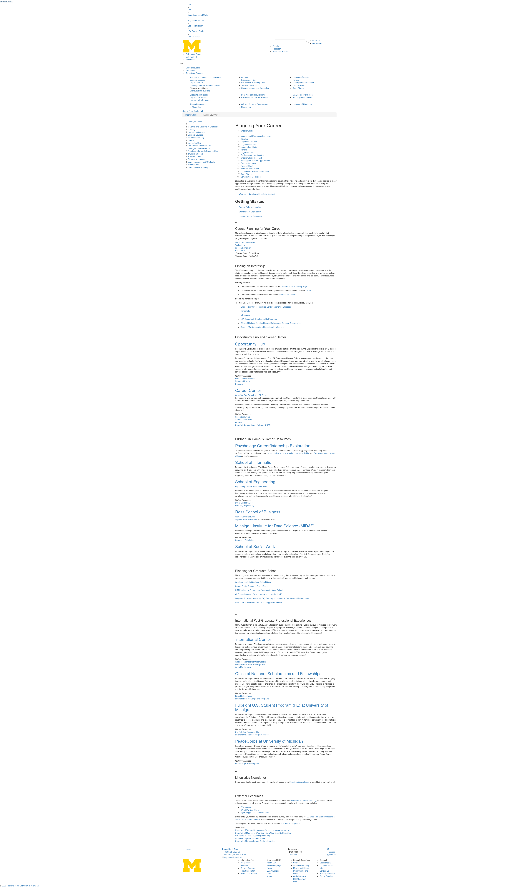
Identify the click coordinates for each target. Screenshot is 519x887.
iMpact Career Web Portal (246, 519)
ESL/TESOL (240, 250)
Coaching (239, 384)
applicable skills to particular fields (294, 453)
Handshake (245, 310)
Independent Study (249, 79)
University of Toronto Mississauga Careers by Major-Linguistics (262, 830)
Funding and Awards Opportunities (205, 85)
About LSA (271, 862)
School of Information (254, 462)
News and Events (280, 51)
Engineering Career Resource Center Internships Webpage (266, 306)
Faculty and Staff (248, 870)
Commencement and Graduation (255, 88)
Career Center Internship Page (294, 286)
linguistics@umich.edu (299, 782)
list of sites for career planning (303, 800)
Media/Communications (245, 242)
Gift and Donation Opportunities (254, 104)
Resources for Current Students (254, 97)
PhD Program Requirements (253, 94)
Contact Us (324, 870)
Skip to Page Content (191, 111)
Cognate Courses (197, 79)
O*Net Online (246, 807)
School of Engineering (255, 481)
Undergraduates (193, 67)
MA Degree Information (303, 94)
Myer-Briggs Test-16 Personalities (255, 812)
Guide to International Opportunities (250, 661)
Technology (240, 245)
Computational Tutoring (200, 90)
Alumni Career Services (245, 516)
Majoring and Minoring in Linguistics (205, 77)
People (276, 46)
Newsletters (246, 107)
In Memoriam (195, 107)
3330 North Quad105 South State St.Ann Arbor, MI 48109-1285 (235, 852)
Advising (244, 77)
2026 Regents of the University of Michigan (20, 885)
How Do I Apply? (274, 865)
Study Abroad (298, 88)
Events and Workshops (245, 378)
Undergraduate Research (303, 82)
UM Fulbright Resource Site (247, 732)
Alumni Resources (197, 104)
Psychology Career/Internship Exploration (272, 445)
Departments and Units (198, 15)
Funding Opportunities (302, 97)
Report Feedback (327, 876)
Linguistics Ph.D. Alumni (200, 100)
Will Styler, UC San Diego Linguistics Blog (252, 835)
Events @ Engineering (244, 505)
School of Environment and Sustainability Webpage (262, 327)
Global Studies (299, 876)
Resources (190, 59)
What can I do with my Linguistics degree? (257, 194)
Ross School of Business (257, 512)
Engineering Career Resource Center (251, 486)
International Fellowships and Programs (252, 698)
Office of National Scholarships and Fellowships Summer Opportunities (271, 323)
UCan (308, 290)
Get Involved (191, 56)
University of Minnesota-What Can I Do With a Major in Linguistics (263, 833)
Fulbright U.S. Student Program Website (252, 734)
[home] (202, 111)
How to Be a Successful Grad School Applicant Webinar (259, 602)
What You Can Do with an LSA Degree (251, 395)
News (269, 868)
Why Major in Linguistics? (250, 211)
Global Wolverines (243, 667)
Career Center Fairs (243, 419)
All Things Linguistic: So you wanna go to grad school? (258, 594)
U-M (190, 4)
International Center (286, 294)
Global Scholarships (243, 696)
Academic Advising (301, 865)
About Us (316, 40)
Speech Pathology (243, 247)
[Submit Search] (307, 41)
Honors (296, 79)
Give (269, 873)
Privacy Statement (327, 873)
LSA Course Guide (196, 31)
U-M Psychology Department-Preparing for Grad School (259, 590)
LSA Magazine (273, 870)
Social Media (325, 862)
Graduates (190, 70)
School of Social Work (255, 546)
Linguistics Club (196, 82)
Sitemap (293, 854)
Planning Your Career (197, 159)
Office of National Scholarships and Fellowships (278, 673)
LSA (189, 9)
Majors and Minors (196, 20)
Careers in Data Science (245, 540)
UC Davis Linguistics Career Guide (250, 838)
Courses (296, 862)
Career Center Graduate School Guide (251, 586)
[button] (286, 225)
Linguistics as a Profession (250, 216)
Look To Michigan (195, 25)
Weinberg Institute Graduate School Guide (253, 582)
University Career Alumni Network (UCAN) (253, 425)
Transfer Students (249, 85)
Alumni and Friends (194, 73)
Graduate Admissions (199, 94)
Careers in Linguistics (291, 823)
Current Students (248, 868)
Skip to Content (6, 1)
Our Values (317, 43)
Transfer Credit (299, 85)
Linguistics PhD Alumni (302, 104)
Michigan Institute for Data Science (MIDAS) (275, 526)
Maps (269, 876)
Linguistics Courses (301, 77)
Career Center (248, 390)
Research (277, 48)
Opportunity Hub (250, 344)
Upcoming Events (242, 416)
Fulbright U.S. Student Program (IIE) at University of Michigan (281, 707)
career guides (273, 453)
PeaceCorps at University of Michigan (269, 741)
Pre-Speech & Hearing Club (253, 82)
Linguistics (186, 849)
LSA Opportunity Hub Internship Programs (259, 319)
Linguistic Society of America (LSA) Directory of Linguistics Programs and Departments (272, 598)
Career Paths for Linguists (250, 207)
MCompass (245, 315)
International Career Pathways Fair (250, 664)
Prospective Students (246, 864)
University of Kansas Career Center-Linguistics (255, 841)
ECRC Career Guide (244, 502)
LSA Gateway (193, 36)
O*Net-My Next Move (250, 810)
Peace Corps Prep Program (247, 763)
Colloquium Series (193, 54)
